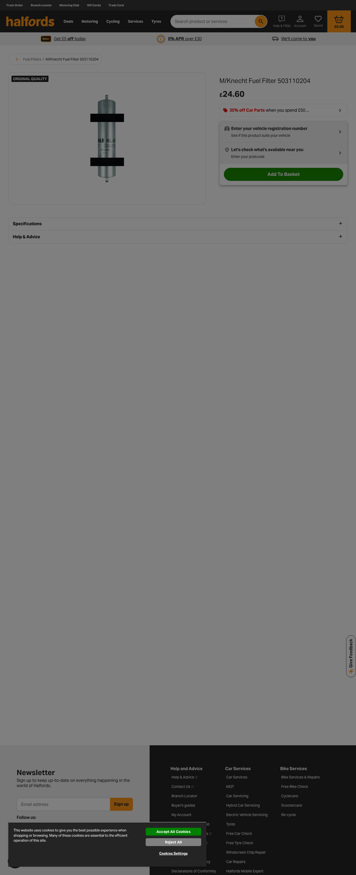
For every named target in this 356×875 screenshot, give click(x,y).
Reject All (173, 842)
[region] (107, 844)
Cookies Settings (173, 853)
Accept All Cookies (173, 831)
